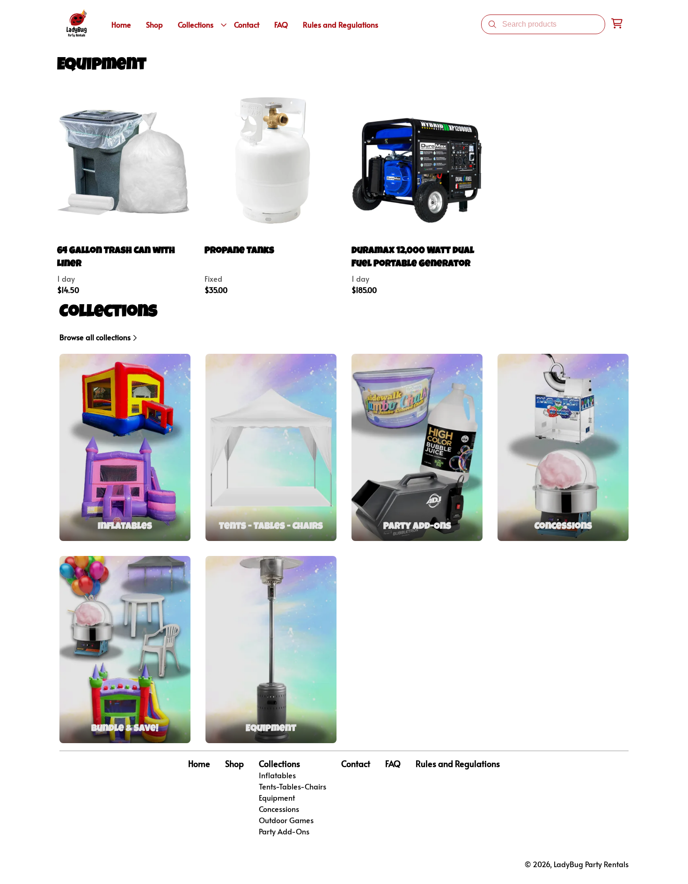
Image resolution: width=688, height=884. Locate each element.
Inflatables (277, 775)
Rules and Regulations (458, 763)
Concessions (279, 809)
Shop (234, 763)
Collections (279, 763)
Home (199, 763)
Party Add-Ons (284, 831)
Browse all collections (95, 337)
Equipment (277, 797)
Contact (355, 763)
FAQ (393, 763)
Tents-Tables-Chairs (292, 786)
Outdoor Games (286, 820)
